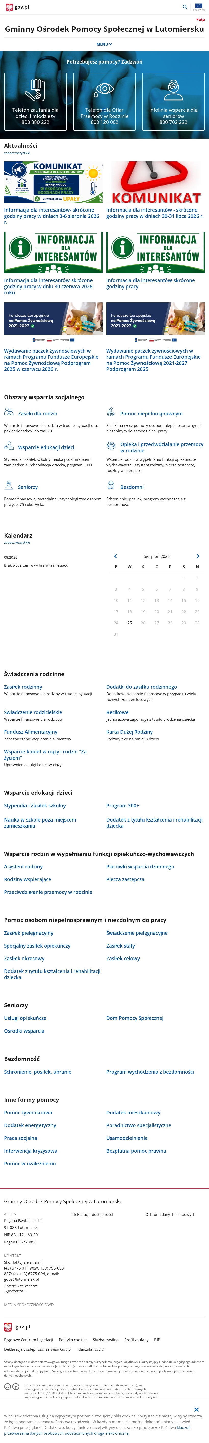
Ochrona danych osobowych (170, 1214)
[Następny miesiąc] (197, 556)
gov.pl (22, 1327)
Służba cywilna (106, 1339)
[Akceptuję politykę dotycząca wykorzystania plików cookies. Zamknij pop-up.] (196, 1410)
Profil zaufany (136, 1339)
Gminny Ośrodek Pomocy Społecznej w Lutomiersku (104, 28)
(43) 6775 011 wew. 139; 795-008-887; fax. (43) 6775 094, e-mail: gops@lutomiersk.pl (34, 1273)
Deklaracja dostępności (92, 1214)
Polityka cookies (73, 1339)
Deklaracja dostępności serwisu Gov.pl (38, 1349)
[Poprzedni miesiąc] (115, 556)
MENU (102, 44)
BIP (157, 1339)
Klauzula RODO (90, 1349)
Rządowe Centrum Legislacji (28, 1339)
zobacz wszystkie (17, 153)
